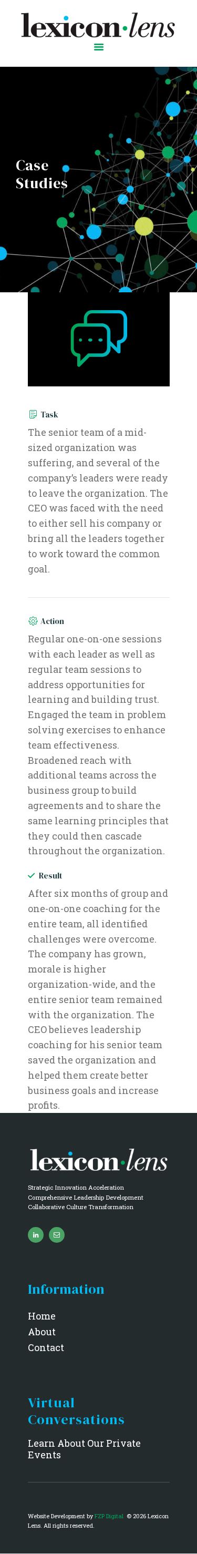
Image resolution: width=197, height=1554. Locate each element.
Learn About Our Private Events (84, 1449)
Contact (46, 1347)
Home (42, 1316)
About (42, 1331)
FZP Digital (110, 1516)
